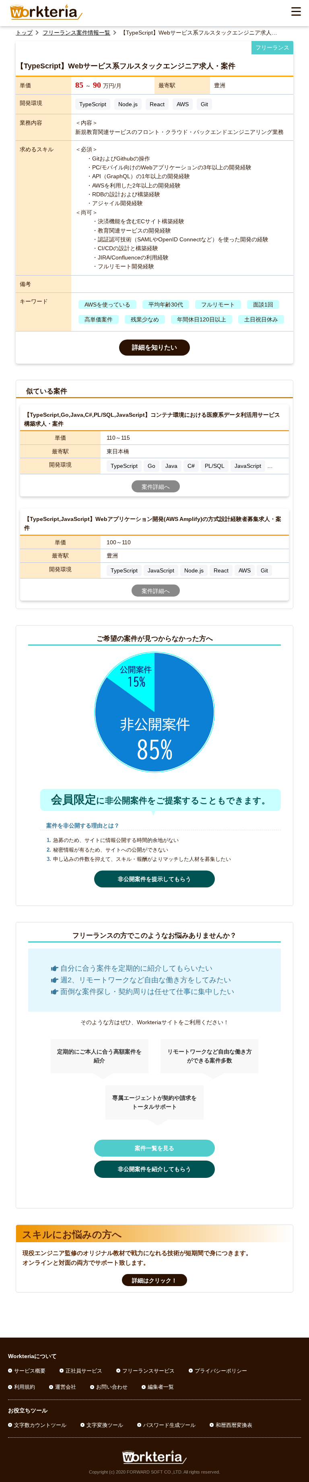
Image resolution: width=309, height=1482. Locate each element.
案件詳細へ (156, 487)
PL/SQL (215, 466)
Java (171, 466)
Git (204, 104)
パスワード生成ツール (169, 1425)
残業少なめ (145, 319)
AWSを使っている (107, 304)
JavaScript (248, 466)
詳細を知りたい (154, 347)
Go (151, 466)
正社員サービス (84, 1371)
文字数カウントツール (40, 1425)
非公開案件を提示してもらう (154, 879)
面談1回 (263, 304)
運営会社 (65, 1387)
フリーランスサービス (148, 1371)
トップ (24, 32)
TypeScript (92, 104)
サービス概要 (29, 1371)
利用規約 (24, 1387)
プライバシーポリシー (221, 1371)
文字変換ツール (105, 1425)
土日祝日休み (261, 319)
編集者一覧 (161, 1387)
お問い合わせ (112, 1387)
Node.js (128, 104)
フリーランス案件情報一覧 (76, 32)
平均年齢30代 (165, 304)
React (157, 104)
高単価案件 (98, 319)
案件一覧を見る (154, 1148)
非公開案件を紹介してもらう (154, 1169)
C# (191, 466)
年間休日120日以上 (201, 319)
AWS (183, 104)
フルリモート (218, 304)
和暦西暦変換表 (234, 1425)
